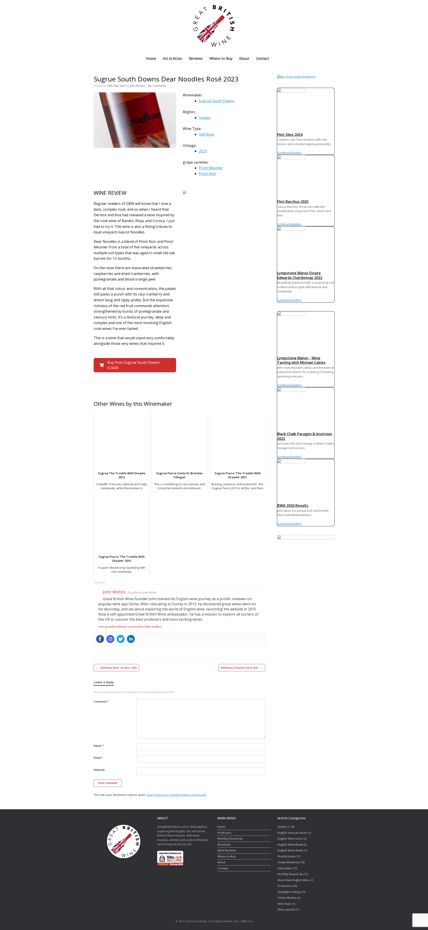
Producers (224, 833)
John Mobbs (137, 86)
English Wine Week (290, 850)
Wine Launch (286, 909)
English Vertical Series (292, 833)
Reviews (196, 58)
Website (99, 770)
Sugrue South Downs (217, 100)
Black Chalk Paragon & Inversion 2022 (304, 436)
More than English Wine (293, 880)
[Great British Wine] (214, 25)
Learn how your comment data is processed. (177, 795)
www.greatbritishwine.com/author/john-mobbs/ (130, 626)
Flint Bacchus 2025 (293, 201)
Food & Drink (286, 856)
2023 (203, 151)
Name (99, 746)
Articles (282, 827)
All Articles (172, 58)
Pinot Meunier (211, 167)
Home (151, 58)
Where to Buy (220, 58)
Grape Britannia (288, 862)
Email (98, 758)
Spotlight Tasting (289, 892)
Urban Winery (287, 898)
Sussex (204, 117)
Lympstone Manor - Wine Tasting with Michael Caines (301, 360)
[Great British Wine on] (321, 25)
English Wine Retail (290, 845)
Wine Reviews (226, 850)
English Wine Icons (290, 838)
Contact (262, 58)
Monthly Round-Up (230, 838)
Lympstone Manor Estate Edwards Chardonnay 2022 (299, 275)
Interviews (285, 868)
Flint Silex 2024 (289, 134)
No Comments (157, 86)
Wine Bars (284, 904)
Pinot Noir (207, 173)
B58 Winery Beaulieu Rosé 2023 (242, 667)
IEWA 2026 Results (292, 505)
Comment (101, 701)
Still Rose (206, 134)
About (244, 58)
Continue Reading (289, 153)
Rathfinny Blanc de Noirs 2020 (116, 667)
